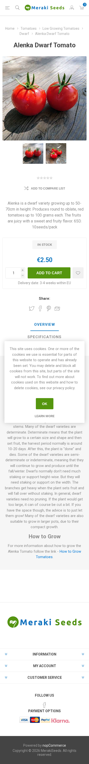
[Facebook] (44, 705)
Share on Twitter (31, 308)
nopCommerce (54, 745)
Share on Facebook (40, 308)
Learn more (44, 416)
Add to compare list (48, 188)
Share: (44, 298)
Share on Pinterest (48, 308)
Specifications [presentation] (44, 337)
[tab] (44, 325)
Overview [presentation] (44, 324)
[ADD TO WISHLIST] (78, 272)
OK (44, 404)
